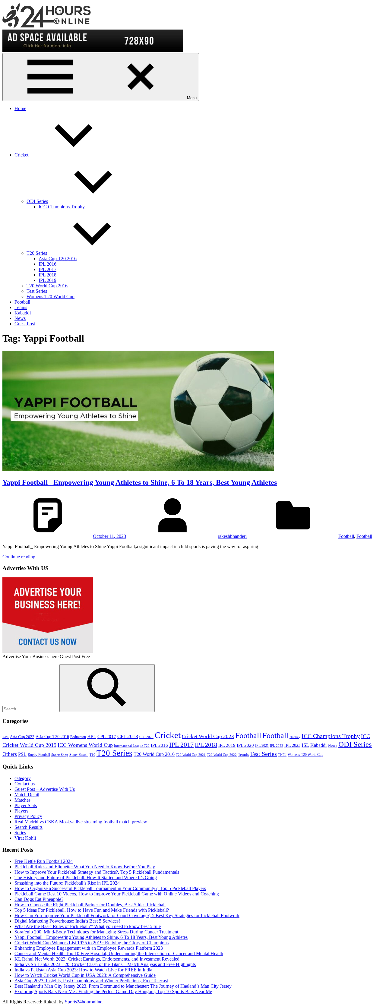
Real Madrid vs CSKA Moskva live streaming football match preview (80, 821)
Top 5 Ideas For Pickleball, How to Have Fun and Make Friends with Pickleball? (91, 910)
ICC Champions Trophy (62, 206)
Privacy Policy (28, 816)
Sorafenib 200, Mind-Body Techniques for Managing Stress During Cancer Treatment (96, 931)
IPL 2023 (292, 745)
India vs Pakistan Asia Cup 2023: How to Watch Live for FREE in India (83, 969)
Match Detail (26, 794)
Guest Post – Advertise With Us (44, 789)
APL (5, 737)
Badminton (78, 737)
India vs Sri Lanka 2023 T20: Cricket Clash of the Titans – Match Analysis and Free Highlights (105, 964)
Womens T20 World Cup (50, 296)
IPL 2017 (47, 269)
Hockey (295, 737)
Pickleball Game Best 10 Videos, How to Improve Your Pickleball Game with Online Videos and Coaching (116, 893)
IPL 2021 (262, 745)
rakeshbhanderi (232, 536)
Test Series (37, 291)
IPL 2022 (276, 745)
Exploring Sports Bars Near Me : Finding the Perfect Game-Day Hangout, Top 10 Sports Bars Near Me (113, 991)
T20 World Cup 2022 (222, 754)
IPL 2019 (47, 280)
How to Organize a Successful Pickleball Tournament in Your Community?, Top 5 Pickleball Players (110, 888)
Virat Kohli (25, 838)
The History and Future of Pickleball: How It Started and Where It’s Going (85, 877)
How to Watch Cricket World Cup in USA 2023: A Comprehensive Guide (85, 975)
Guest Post (24, 323)
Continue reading (18, 556)
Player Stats (25, 805)
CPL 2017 (106, 736)
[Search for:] (30, 708)
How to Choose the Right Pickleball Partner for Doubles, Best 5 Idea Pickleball (90, 904)
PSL (22, 754)
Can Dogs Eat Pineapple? (38, 899)
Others (9, 754)
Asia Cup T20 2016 (58, 258)
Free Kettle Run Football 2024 (43, 861)
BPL (91, 736)
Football (22, 302)
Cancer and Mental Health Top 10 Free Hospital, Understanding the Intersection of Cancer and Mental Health (118, 953)
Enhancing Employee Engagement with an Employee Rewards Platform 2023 (88, 948)
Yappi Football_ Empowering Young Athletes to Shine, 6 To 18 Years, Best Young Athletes (139, 482)
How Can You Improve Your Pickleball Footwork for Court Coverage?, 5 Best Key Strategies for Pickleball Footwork (126, 915)
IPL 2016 (47, 264)
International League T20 (132, 745)
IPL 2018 (47, 274)
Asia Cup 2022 (22, 737)
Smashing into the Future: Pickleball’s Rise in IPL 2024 (67, 882)
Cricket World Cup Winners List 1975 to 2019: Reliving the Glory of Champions (91, 942)
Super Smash (78, 755)
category (22, 778)
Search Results (28, 827)
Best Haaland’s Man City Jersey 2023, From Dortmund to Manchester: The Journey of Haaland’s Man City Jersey (123, 986)
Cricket (21, 154)
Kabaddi (22, 312)
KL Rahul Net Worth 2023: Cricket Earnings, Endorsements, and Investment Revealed (96, 958)
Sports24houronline (83, 1001)
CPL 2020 (146, 737)
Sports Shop (59, 754)
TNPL (282, 754)
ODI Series (37, 201)
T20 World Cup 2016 (47, 285)
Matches (22, 800)
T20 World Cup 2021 (191, 754)
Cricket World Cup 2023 (208, 736)
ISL (305, 745)
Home (20, 108)
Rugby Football (39, 755)
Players (21, 810)
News (20, 318)
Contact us (24, 783)
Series (20, 832)
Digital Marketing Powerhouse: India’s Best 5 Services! (67, 920)
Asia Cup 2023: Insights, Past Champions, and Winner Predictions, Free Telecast (91, 980)
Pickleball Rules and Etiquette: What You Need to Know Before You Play (84, 866)
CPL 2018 (127, 736)
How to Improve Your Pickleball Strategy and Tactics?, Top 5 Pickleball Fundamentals (96, 872)
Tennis (20, 307)
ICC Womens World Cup (85, 745)
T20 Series (37, 253)
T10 (92, 754)
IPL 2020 (245, 745)
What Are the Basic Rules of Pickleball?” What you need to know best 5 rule (87, 926)
